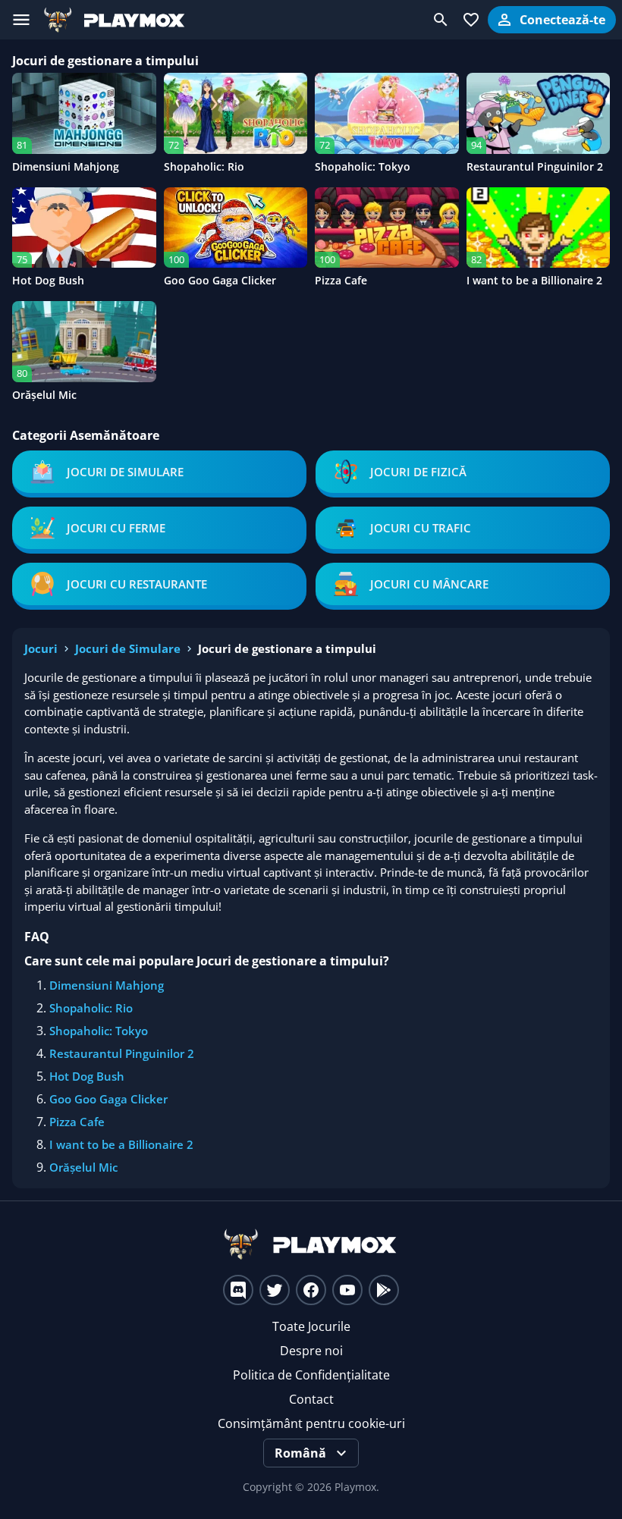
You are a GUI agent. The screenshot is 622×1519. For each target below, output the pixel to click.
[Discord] (238, 1290)
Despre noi (311, 1350)
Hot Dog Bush (86, 1076)
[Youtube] (347, 1290)
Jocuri (41, 648)
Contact (311, 1399)
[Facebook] (311, 1290)
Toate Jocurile (311, 1326)
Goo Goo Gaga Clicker (108, 1098)
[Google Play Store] (384, 1290)
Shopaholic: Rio (91, 1007)
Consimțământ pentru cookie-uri (311, 1423)
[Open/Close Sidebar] (21, 20)
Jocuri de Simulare (128, 648)
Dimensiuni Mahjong (106, 985)
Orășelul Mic (83, 1167)
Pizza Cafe (77, 1121)
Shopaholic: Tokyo (98, 1030)
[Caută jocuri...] (440, 19)
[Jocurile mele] (471, 19)
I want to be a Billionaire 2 (121, 1144)
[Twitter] (274, 1290)
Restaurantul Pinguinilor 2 (121, 1053)
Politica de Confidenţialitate (311, 1375)
